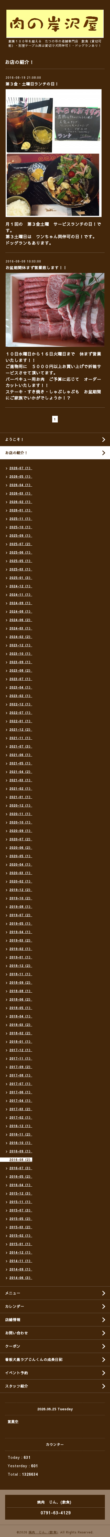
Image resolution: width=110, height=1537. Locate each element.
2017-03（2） (20, 1109)
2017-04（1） (20, 1100)
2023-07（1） (20, 679)
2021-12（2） (20, 729)
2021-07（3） (20, 746)
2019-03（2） (20, 940)
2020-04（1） (20, 864)
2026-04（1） (20, 485)
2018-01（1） (20, 1041)
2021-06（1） (20, 755)
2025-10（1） (20, 527)
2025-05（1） (20, 561)
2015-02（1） (20, 1235)
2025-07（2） (20, 544)
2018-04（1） (20, 1016)
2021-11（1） (20, 738)
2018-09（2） (20, 982)
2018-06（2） (20, 999)
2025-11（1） (20, 519)
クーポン (12, 1346)
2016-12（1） (20, 1126)
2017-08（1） (20, 1075)
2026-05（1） (20, 476)
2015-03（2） (20, 1227)
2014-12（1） (20, 1252)
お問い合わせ (16, 1332)
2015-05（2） (20, 1219)
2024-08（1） (20, 611)
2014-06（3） (20, 1278)
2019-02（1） (20, 949)
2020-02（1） (20, 881)
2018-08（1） (20, 991)
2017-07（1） (20, 1084)
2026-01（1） (20, 510)
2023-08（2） (20, 670)
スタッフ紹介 (16, 1386)
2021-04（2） (20, 772)
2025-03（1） (20, 569)
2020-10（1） (20, 822)
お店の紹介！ (16, 452)
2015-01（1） (20, 1244)
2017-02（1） (20, 1117)
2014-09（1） (20, 1269)
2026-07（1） (20, 468)
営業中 (13, 1421)
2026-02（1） (20, 502)
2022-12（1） (20, 704)
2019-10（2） (20, 898)
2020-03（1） (20, 873)
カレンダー (14, 1306)
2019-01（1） (20, 957)
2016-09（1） (20, 1151)
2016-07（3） (20, 1168)
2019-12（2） (20, 890)
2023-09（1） (20, 662)
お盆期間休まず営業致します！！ (36, 267)
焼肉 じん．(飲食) (43, 1532)
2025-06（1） (20, 552)
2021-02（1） (20, 788)
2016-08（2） (20, 1159)
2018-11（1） (20, 974)
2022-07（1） (20, 712)
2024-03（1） (20, 628)
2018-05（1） (20, 1008)
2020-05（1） (20, 856)
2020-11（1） (20, 814)
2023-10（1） (20, 653)
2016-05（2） (20, 1176)
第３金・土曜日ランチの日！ (32, 83)
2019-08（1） (20, 906)
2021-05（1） (20, 763)
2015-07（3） (20, 1210)
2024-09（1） (20, 603)
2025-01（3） (20, 578)
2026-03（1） (20, 493)
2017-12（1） (20, 1050)
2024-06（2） (20, 620)
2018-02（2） (20, 1033)
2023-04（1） (20, 687)
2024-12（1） (20, 586)
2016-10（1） (20, 1143)
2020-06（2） (20, 847)
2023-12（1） (20, 645)
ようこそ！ (14, 439)
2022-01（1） (20, 721)
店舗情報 (12, 1319)
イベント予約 (16, 1372)
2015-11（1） (20, 1202)
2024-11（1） (20, 594)
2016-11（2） (20, 1134)
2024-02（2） (20, 637)
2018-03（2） (20, 1025)
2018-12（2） (20, 966)
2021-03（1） (20, 780)
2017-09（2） (20, 1067)
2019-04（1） (20, 932)
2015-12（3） (20, 1193)
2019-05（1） (20, 923)
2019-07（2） (20, 915)
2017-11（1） (20, 1058)
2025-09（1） (20, 535)
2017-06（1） (20, 1092)
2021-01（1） (20, 797)
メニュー (12, 1292)
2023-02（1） (20, 696)
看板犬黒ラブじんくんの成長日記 (34, 1359)
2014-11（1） (20, 1261)
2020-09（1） (20, 831)
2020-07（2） (20, 839)
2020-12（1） (20, 805)
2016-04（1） (20, 1185)
